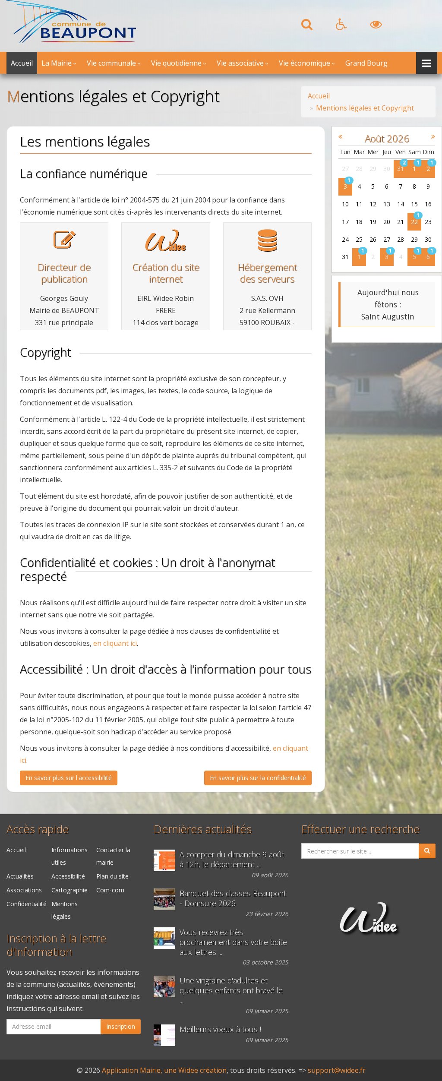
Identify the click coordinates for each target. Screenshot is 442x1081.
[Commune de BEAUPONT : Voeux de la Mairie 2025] (167, 1035)
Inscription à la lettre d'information (56, 945)
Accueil (22, 63)
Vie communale (111, 63)
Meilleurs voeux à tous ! (220, 1029)
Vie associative (240, 63)
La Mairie (56, 63)
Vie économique (304, 63)
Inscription (120, 1026)
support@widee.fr (337, 1070)
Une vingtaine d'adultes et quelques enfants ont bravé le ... (231, 990)
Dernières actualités (203, 829)
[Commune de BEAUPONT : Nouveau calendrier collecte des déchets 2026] (167, 938)
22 (414, 222)
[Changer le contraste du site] (376, 27)
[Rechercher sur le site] (306, 27)
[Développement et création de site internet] (368, 927)
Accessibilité (68, 876)
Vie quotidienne (176, 63)
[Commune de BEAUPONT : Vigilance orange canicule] (167, 860)
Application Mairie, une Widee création (164, 1070)
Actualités (20, 876)
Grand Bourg (366, 63)
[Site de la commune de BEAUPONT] (71, 40)
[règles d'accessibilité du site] (341, 27)
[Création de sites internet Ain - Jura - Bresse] (165, 247)
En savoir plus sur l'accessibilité (68, 778)
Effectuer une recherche (360, 829)
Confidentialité (26, 904)
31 (400, 168)
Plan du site (112, 876)
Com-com (110, 890)
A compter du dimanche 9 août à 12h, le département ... (232, 859)
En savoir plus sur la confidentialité (258, 778)
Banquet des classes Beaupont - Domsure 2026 (233, 898)
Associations (24, 890)
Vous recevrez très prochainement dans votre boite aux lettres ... (233, 942)
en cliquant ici (115, 643)
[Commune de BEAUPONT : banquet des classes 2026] (167, 899)
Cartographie (69, 890)
